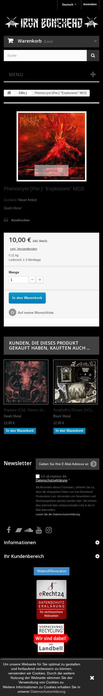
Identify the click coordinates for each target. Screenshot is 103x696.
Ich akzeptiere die (53, 478)
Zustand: (10, 200)
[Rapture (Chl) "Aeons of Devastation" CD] (26, 382)
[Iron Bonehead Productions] (51, 23)
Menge (14, 272)
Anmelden (90, 4)
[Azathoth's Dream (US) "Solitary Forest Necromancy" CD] (75, 382)
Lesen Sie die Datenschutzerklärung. (58, 514)
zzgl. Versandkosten (23, 249)
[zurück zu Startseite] (9, 93)
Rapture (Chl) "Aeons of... (25, 410)
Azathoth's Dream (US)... (73, 410)
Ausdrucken (20, 220)
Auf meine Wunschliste (36, 313)
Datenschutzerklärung (51, 480)
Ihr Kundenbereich (24, 556)
